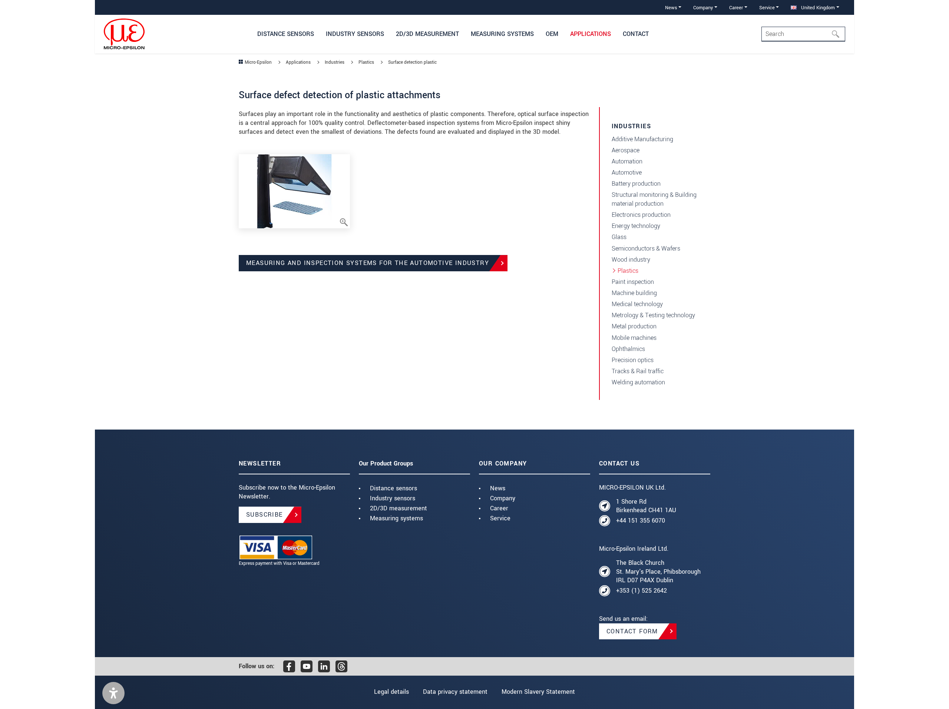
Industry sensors (392, 498)
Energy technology (636, 226)
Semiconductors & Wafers (646, 248)
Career (499, 508)
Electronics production (641, 215)
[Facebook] (289, 666)
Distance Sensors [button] (285, 34)
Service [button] (767, 7)
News (497, 488)
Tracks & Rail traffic (638, 371)
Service (500, 518)
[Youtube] (307, 666)
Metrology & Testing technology (653, 315)
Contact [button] (636, 34)
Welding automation (638, 382)
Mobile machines (634, 338)
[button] (113, 693)
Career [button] (736, 7)
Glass (619, 237)
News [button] (671, 7)
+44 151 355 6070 (640, 520)
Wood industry (631, 259)
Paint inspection (633, 282)
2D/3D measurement (398, 508)
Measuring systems (396, 518)
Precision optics (633, 360)
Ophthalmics (628, 349)
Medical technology (637, 304)
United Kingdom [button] (817, 7)
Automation (627, 161)
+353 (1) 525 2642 (641, 590)
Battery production (636, 183)
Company (502, 498)
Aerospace (625, 150)
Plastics (628, 270)
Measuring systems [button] (502, 34)
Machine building (634, 293)
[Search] (837, 34)
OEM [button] (552, 34)
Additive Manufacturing (642, 139)
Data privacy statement (455, 692)
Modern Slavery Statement (538, 692)
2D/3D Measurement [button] (427, 34)
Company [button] (703, 7)
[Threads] (341, 666)
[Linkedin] (324, 666)
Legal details (391, 692)
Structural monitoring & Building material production (654, 199)
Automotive (627, 172)
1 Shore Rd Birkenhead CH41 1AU (646, 506)
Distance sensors (393, 488)
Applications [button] (590, 34)
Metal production (634, 326)
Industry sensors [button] (355, 34)
